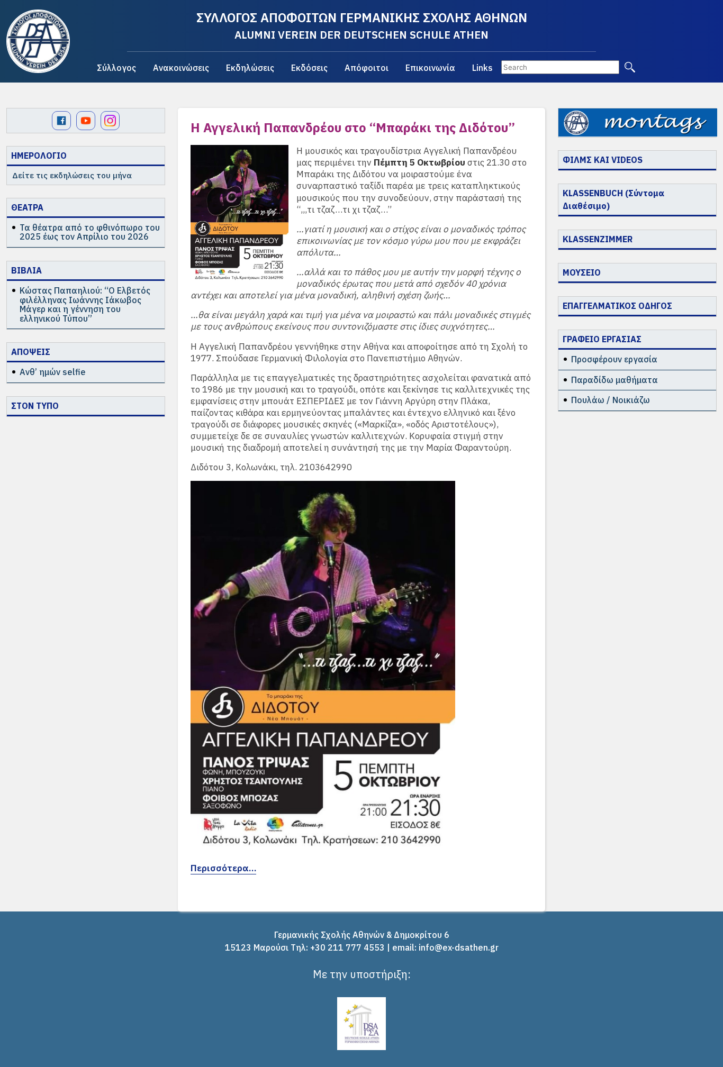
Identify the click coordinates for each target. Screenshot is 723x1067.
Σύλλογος (116, 67)
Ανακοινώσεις (181, 67)
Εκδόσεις (309, 67)
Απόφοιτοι (366, 67)
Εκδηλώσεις (250, 67)
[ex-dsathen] (38, 41)
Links (482, 67)
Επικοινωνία (430, 67)
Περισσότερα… (223, 868)
